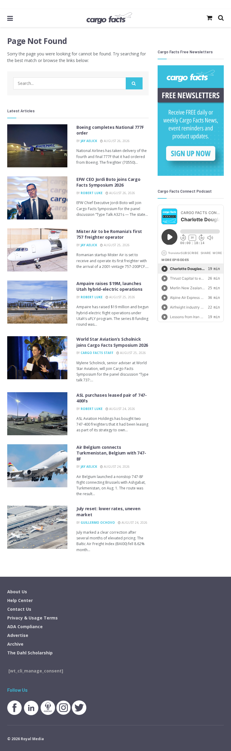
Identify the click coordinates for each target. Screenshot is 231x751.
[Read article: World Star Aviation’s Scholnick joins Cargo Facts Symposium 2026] (37, 357)
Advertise (17, 635)
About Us (17, 591)
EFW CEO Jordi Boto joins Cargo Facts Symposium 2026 (108, 182)
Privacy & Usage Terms (32, 618)
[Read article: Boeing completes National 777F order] (37, 145)
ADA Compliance (25, 626)
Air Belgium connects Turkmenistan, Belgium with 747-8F (111, 453)
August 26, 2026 (116, 141)
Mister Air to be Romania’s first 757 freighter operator (109, 234)
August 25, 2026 (116, 245)
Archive (15, 644)
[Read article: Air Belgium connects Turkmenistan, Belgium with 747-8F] (37, 465)
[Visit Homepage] (109, 18)
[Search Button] (134, 83)
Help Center (20, 600)
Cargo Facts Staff (97, 353)
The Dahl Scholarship (30, 653)
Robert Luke (92, 193)
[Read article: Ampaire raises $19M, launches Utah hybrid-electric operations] (37, 302)
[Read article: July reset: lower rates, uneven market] (37, 527)
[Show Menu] (10, 18)
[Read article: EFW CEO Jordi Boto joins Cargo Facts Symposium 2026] (37, 197)
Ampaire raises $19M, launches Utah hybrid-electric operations (109, 286)
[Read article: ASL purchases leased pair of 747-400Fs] (37, 413)
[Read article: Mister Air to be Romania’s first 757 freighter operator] (37, 250)
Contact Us (19, 609)
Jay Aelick (89, 141)
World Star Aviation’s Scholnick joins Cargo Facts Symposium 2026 (112, 342)
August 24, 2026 (121, 409)
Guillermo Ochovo (98, 522)
